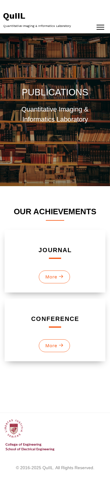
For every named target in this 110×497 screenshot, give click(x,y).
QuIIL (14, 16)
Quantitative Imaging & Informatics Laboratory (37, 26)
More (52, 277)
